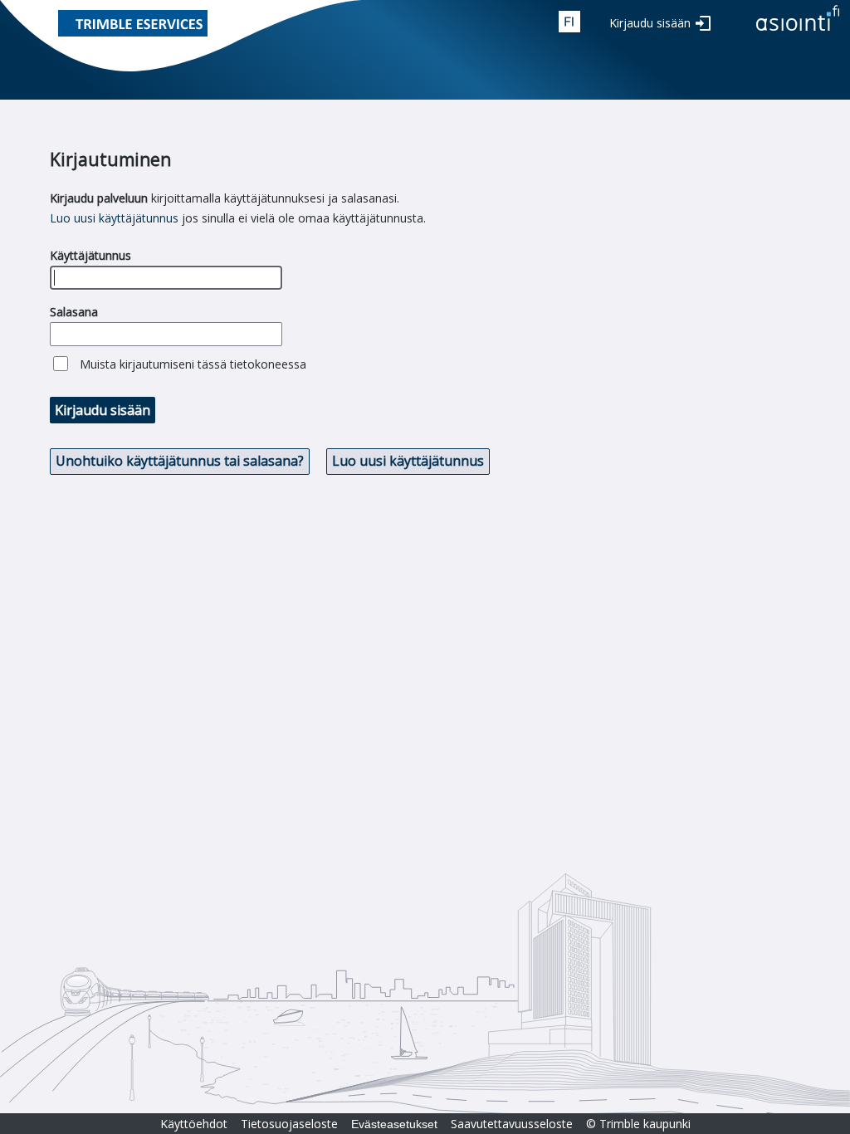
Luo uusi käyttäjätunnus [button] (408, 461)
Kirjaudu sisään (650, 23)
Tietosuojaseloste (289, 1124)
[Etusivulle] (797, 32)
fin (569, 21)
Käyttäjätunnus (90, 255)
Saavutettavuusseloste (512, 1124)
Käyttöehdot (193, 1124)
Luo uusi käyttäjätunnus (114, 218)
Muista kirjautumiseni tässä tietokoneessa (193, 364)
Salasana (74, 312)
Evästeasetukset (394, 1124)
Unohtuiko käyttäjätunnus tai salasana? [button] (180, 461)
